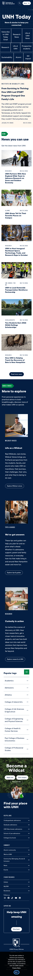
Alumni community (10, 850)
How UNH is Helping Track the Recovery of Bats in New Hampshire (15, 360)
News (5, 865)
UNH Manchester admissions (13, 829)
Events (6, 870)
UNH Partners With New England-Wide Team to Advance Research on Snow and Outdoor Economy (15, 178)
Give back (16, 929)
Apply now (10, 777)
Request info (16, 782)
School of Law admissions (12, 833)
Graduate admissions (10, 825)
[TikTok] (12, 898)
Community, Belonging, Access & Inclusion (14, 860)
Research (8, 171)
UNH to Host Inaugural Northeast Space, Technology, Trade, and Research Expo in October (16, 252)
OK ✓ (16, 972)
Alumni (7, 210)
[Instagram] (5, 898)
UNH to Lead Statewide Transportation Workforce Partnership (16, 290)
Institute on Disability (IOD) (12, 84)
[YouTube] (16, 898)
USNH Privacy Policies (16, 949)
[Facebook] (9, 898)
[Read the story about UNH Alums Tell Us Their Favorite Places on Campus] (16, 198)
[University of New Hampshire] (9, 3)
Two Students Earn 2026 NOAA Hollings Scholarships (15, 325)
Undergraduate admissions (12, 820)
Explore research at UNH (15, 659)
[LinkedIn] (20, 898)
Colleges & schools (10, 838)
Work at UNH (8, 854)
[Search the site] (19, 3)
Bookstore (7, 891)
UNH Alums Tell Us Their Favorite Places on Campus (15, 215)
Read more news (16, 374)
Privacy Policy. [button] (16, 968)
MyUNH (6, 886)
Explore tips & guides (14, 573)
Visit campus (22, 777)
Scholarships (10, 320)
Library (6, 882)
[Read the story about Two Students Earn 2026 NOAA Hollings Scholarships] (16, 307)
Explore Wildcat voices (14, 486)
